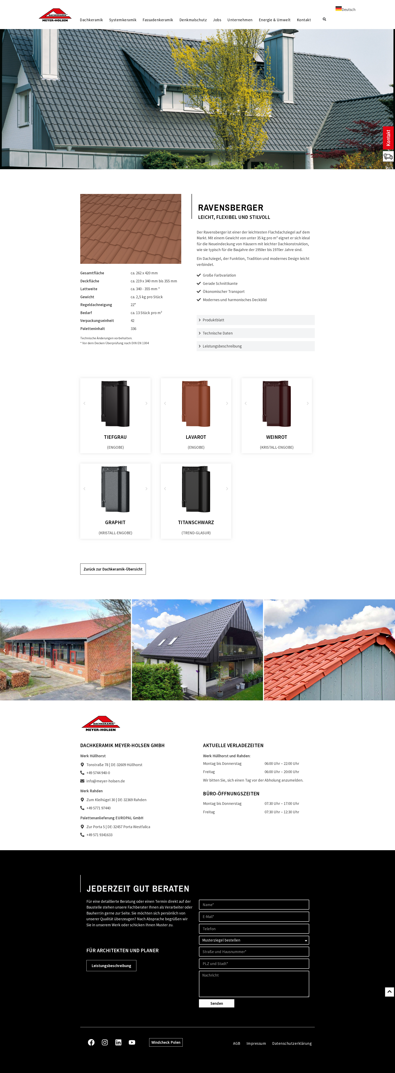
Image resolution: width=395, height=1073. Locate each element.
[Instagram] (105, 1042)
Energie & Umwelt (274, 19)
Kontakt (304, 19)
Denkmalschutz (193, 19)
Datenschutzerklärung (292, 1043)
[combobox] (345, 9)
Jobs (217, 19)
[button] (84, 403)
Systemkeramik (122, 19)
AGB (236, 1043)
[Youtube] (132, 1042)
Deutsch (349, 9)
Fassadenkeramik (158, 19)
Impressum (256, 1043)
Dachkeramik (91, 19)
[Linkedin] (118, 1042)
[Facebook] (91, 1042)
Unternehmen (240, 19)
